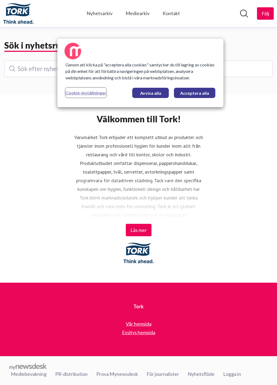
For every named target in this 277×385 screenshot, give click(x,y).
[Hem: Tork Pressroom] (18, 13)
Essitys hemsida (138, 332)
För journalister (163, 374)
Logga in (232, 374)
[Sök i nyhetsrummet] (244, 13)
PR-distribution (71, 374)
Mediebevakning (29, 374)
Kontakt (171, 13)
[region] (140, 73)
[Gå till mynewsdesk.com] (28, 366)
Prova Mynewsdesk (117, 374)
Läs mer (138, 230)
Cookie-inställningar (85, 92)
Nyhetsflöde (201, 374)
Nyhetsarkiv (100, 13)
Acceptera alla (194, 93)
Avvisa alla (150, 93)
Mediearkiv (138, 13)
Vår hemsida (138, 324)
